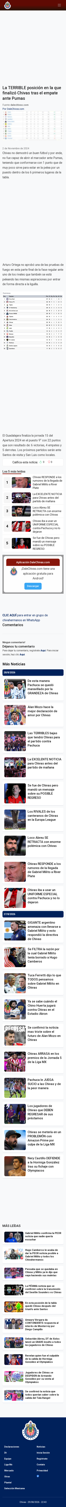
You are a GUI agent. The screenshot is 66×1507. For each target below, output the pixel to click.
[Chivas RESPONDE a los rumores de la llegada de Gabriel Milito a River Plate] (22, 482)
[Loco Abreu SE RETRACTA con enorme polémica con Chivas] (22, 511)
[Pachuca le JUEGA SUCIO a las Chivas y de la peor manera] (16, 1088)
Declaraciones (11, 1447)
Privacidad (42, 1470)
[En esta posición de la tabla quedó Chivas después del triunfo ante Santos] (14, 1306)
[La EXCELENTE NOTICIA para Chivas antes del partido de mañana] (22, 497)
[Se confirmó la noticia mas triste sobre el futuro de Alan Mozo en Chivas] (16, 1036)
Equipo (7, 1458)
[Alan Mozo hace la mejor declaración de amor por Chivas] (16, 715)
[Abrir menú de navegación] (59, 5)
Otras (7, 1476)
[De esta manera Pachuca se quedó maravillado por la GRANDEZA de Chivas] (16, 689)
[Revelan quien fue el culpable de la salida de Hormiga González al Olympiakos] (14, 1359)
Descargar (33, 586)
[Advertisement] (33, 46)
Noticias (41, 1447)
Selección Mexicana (14, 1488)
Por (13, 108)
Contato (41, 1464)
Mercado (9, 1470)
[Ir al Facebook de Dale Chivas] (38, 1476)
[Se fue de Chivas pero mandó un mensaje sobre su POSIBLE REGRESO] (22, 543)
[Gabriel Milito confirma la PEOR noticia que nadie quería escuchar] (14, 1237)
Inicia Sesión (43, 1453)
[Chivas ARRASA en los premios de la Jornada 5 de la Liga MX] (16, 1062)
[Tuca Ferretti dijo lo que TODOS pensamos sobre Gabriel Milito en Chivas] (16, 983)
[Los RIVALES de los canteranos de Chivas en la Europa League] (16, 820)
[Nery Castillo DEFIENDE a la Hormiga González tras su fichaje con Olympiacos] (16, 1166)
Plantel (8, 1482)
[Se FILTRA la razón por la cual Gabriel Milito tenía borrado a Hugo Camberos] (16, 957)
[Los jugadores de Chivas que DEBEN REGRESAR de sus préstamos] (16, 1114)
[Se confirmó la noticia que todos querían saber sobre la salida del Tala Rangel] (14, 1395)
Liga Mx (8, 1464)
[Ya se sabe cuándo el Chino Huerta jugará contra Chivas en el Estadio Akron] (16, 1009)
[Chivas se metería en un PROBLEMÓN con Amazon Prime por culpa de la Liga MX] (16, 1140)
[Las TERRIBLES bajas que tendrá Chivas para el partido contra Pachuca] (16, 741)
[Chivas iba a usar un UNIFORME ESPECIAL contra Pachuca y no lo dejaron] (22, 526)
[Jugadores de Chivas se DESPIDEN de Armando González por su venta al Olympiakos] (14, 1376)
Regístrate (42, 1458)
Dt (5, 1453)
